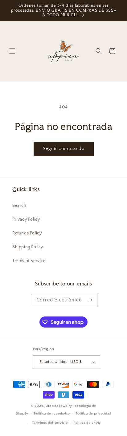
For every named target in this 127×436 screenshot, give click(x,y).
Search (19, 205)
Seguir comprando (63, 148)
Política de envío (87, 423)
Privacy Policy (26, 219)
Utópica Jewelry (59, 406)
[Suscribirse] (90, 300)
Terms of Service (29, 260)
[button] (12, 51)
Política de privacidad (93, 413)
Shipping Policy (27, 247)
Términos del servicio (50, 423)
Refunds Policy (27, 233)
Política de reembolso (52, 413)
